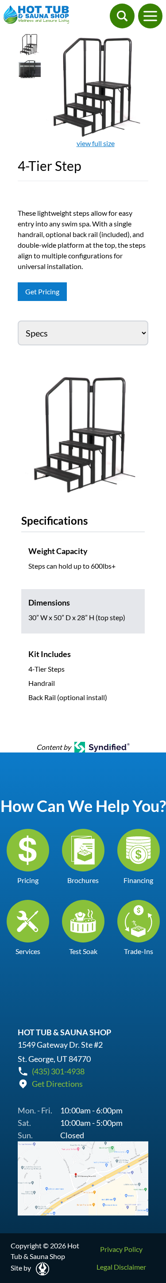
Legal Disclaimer (121, 1267)
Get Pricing (42, 291)
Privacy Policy (121, 1249)
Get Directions (57, 1084)
